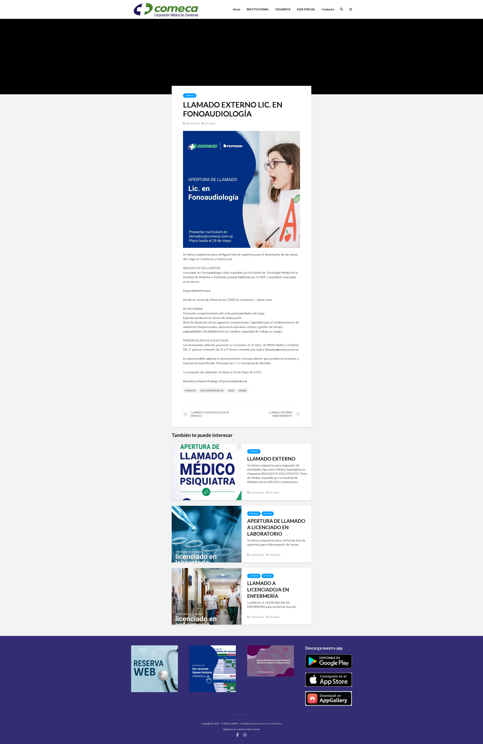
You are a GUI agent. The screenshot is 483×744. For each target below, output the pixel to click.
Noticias (268, 513)
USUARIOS (282, 9)
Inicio (236, 9)
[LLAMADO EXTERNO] (207, 471)
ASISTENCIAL (306, 9)
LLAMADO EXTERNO (271, 459)
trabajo (242, 390)
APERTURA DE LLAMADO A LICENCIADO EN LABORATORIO (276, 527)
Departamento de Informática (266, 723)
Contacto (328, 9)
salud (231, 390)
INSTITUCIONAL (258, 9)
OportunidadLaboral (211, 390)
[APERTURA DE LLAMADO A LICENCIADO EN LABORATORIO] (207, 534)
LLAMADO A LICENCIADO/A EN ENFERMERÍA (268, 589)
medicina (190, 390)
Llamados (189, 95)
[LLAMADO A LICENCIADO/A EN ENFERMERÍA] (207, 596)
